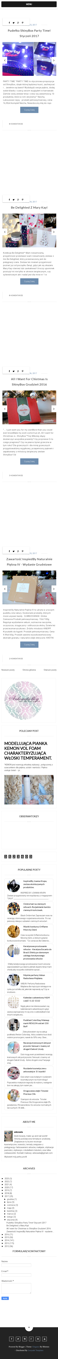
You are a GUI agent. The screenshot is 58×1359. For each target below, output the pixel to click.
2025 (7, 1178)
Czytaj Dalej (29, 110)
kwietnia (11, 1211)
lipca (9, 1202)
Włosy (48, 1309)
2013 (7, 1243)
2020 (7, 1187)
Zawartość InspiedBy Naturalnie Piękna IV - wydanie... (30, 1231)
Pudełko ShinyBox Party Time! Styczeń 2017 (26, 1223)
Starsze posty (50, 670)
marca (10, 1214)
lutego (10, 1217)
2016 (7, 1234)
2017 (7, 1196)
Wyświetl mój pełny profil (15, 1157)
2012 (7, 1246)
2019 (7, 1190)
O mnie (26, 1309)
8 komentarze (16, 124)
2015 (7, 1237)
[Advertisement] (29, 163)
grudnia (10, 1199)
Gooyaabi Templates (35, 1350)
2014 (7, 1240)
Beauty (37, 1309)
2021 (7, 1184)
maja (9, 1208)
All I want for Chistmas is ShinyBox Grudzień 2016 (28, 1228)
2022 (7, 1181)
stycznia (11, 1220)
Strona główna (29, 670)
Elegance (36, 1347)
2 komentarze (16, 659)
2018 (7, 1193)
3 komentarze (16, 475)
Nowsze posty (8, 670)
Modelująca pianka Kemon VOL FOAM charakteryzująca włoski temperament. (28, 750)
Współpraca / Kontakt (13, 1316)
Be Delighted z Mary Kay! (29, 207)
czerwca (11, 1205)
